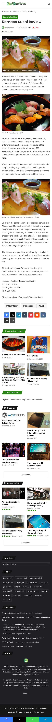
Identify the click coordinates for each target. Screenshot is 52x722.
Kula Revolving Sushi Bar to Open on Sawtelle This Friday (13, 380)
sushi (42, 306)
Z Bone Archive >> (9, 646)
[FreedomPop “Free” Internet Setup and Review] (38, 420)
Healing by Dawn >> (10, 617)
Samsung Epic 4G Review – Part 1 (35, 464)
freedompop (36, 578)
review (38, 587)
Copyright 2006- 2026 (15, 708)
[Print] (12, 320)
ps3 (17, 587)
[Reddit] (37, 315)
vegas (28, 595)
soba (44, 591)
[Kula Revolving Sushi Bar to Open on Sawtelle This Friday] (13, 369)
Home (6, 11)
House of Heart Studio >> (12, 624)
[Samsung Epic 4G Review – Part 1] (38, 451)
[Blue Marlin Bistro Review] (13, 344)
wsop (6, 600)
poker (7, 587)
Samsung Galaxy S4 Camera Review (36, 531)
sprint (6, 595)
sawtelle (19, 591)
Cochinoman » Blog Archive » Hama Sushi (26, 400)
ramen (27, 587)
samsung (7, 591)
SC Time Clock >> (9, 642)
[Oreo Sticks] (38, 344)
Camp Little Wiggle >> (10, 613)
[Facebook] (6, 315)
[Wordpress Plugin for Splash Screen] (13, 415)
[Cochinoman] (16, 4)
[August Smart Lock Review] (13, 493)
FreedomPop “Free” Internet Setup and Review (36, 433)
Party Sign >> (7, 638)
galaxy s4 (8, 582)
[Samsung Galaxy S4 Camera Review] (38, 521)
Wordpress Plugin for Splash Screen (11, 421)
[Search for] (49, 5)
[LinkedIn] (18, 315)
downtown (13, 306)
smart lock (32, 591)
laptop (44, 582)
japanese (28, 306)
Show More (26, 475)
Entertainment (15, 11)
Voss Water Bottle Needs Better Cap (10, 461)
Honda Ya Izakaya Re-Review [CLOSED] (37, 504)
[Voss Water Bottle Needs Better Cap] (13, 450)
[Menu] (3, 5)
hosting (20, 582)
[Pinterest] (30, 315)
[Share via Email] (6, 320)
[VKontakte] (43, 315)
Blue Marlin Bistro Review (13, 354)
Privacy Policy (39, 712)
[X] (12, 315)
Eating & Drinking (29, 11)
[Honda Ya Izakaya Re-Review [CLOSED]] (38, 494)
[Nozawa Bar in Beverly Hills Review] (38, 369)
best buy (7, 578)
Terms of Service (24, 712)
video (38, 595)
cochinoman (9, 28)
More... (26, 693)
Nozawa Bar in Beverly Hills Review (37, 379)
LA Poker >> (7, 634)
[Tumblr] (24, 315)
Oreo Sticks (32, 356)
